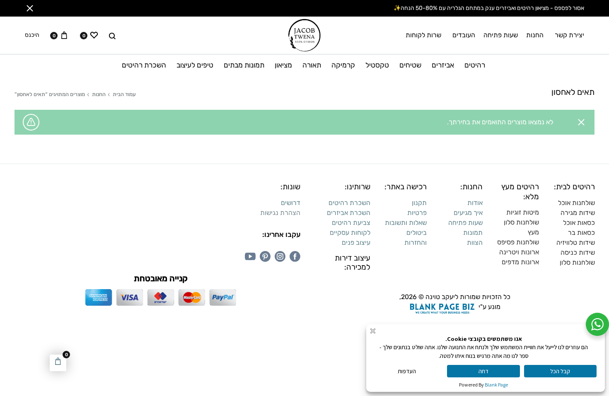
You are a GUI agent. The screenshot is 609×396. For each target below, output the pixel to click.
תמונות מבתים (244, 65)
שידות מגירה (578, 213)
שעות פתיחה (500, 35)
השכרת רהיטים (144, 65)
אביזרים (443, 65)
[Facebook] (295, 256)
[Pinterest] (265, 256)
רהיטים (474, 65)
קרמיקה (343, 65)
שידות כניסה (578, 252)
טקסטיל (377, 65)
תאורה (311, 65)
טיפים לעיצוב (194, 65)
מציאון (283, 65)
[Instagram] (280, 256)
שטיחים (410, 65)
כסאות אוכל (579, 223)
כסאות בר (581, 233)
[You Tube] (250, 256)
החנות (535, 35)
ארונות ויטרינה (519, 252)
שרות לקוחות (423, 35)
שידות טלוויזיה (575, 242)
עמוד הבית (124, 94)
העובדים (463, 35)
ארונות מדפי (522, 262)
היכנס (32, 35)
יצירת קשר (569, 35)
